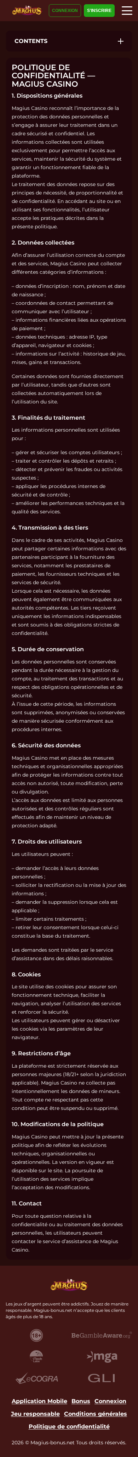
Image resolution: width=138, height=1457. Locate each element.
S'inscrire (99, 10)
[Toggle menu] (127, 10)
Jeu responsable (35, 1413)
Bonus (80, 1401)
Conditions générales (95, 1413)
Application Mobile (39, 1401)
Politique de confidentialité (69, 1426)
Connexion (65, 10)
